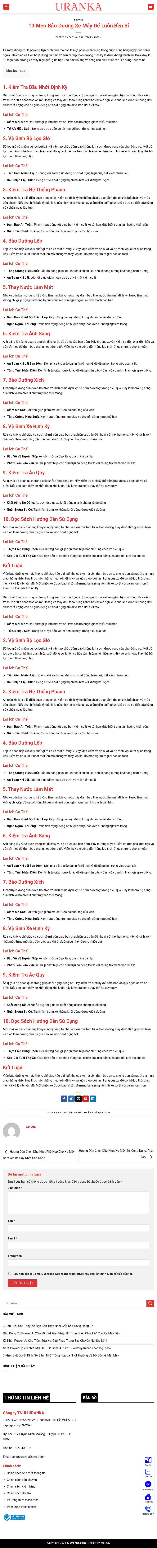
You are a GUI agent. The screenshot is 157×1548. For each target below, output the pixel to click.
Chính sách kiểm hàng (21, 1486)
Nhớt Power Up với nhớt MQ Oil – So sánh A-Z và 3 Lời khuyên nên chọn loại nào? (57, 1348)
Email (12, 1238)
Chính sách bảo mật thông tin (26, 1473)
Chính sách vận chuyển (22, 1480)
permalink (104, 1112)
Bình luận (15, 1188)
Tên (11, 1221)
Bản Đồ (148, 1465)
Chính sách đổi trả (19, 1493)
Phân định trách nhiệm (21, 1507)
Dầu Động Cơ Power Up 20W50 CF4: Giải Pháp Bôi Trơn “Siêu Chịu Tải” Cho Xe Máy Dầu (61, 1333)
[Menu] (6, 7)
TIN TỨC (78, 20)
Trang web (15, 1256)
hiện (22, 70)
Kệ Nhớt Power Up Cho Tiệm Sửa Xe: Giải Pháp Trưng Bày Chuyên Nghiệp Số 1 (55, 1340)
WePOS (105, 1543)
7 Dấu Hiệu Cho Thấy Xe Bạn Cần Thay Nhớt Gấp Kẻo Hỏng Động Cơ (48, 1326)
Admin (97, 37)
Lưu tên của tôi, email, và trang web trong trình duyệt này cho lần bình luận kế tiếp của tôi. (73, 1274)
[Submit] (150, 1303)
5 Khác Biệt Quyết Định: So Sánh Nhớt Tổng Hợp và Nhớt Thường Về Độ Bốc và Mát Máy (61, 1355)
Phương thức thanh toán (22, 1500)
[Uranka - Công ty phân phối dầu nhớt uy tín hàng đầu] (78, 6)
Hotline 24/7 (148, 1514)
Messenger (148, 1490)
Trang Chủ (148, 1502)
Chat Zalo (148, 1476)
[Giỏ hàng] (151, 7)
